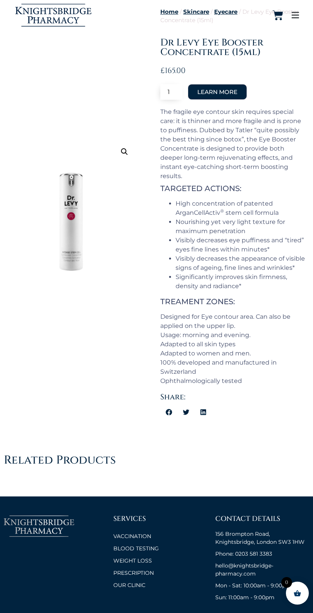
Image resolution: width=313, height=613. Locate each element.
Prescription (133, 572)
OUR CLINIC (129, 585)
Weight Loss (132, 560)
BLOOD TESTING (136, 548)
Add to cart (217, 92)
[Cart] (277, 15)
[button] (124, 152)
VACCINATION (132, 536)
